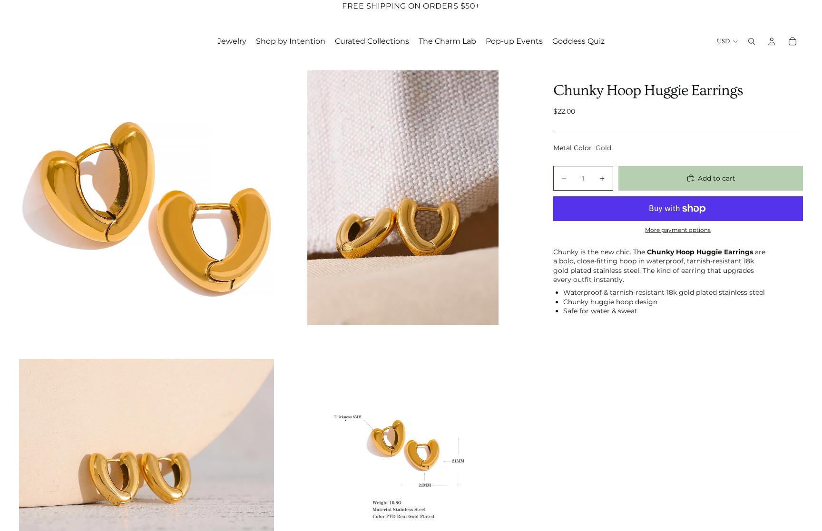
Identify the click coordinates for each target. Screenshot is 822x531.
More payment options (678, 230)
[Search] (751, 41)
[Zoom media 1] (146, 197)
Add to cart (716, 178)
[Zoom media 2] (402, 197)
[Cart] (792, 41)
